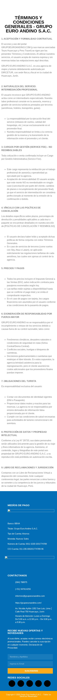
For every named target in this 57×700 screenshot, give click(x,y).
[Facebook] (20, 683)
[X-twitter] (38, 683)
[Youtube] (47, 683)
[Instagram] (29, 683)
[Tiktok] (12, 683)
